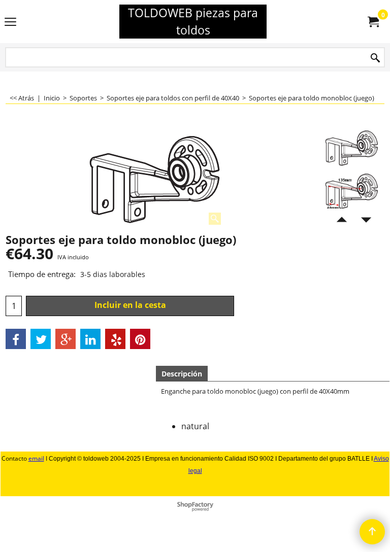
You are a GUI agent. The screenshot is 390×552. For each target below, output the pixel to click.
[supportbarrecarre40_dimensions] (352, 190)
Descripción (181, 373)
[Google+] (65, 339)
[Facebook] (16, 339)
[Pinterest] (140, 339)
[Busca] (375, 58)
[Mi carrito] (372, 22)
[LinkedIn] (90, 339)
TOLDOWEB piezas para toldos (193, 21)
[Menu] (10, 22)
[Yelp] (115, 339)
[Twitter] (40, 339)
